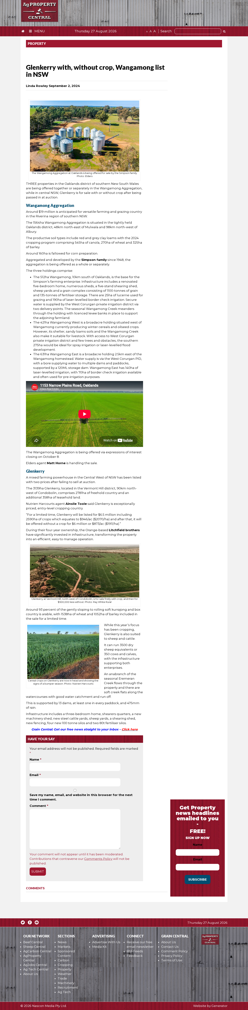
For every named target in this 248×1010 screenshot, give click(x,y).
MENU (39, 31)
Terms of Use (171, 960)
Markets (64, 946)
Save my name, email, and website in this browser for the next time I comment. (81, 797)
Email (35, 775)
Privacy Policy (171, 956)
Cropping (65, 965)
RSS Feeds (135, 951)
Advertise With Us (106, 942)
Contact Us (170, 946)
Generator (219, 1006)
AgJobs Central (35, 965)
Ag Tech (64, 992)
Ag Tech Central (35, 969)
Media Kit (99, 946)
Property (64, 969)
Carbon (63, 960)
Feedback (135, 956)
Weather (65, 974)
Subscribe (197, 879)
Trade (62, 978)
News (62, 942)
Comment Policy (174, 951)
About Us (30, 974)
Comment (39, 806)
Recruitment (68, 987)
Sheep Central (34, 946)
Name (35, 759)
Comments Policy (98, 859)
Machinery (66, 983)
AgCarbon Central (37, 951)
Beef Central (33, 942)
